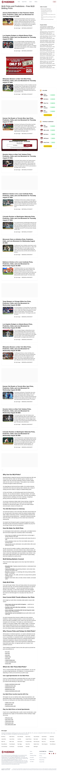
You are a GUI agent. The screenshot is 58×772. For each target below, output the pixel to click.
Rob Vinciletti (52, 741)
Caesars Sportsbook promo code (12, 691)
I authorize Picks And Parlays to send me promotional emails (20, 147)
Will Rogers (36, 746)
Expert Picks (24, 1)
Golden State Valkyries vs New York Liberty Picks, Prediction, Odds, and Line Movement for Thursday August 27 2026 (47, 37)
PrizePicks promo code (10, 706)
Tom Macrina (12, 746)
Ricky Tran (44, 741)
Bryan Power (28, 736)
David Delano (44, 736)
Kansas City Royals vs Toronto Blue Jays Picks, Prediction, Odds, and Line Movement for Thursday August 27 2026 (47, 54)
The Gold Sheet (4, 746)
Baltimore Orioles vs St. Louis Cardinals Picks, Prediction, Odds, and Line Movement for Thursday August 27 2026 (47, 62)
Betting (36, 1)
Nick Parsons (20, 741)
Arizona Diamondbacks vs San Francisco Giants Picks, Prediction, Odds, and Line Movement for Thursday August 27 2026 (47, 41)
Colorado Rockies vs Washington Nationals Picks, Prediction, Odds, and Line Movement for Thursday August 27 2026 (47, 66)
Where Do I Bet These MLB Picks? (47, 19)
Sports (30, 1)
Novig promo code (9, 722)
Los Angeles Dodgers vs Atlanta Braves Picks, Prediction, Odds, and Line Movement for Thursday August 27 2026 (47, 45)
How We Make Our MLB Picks (46, 10)
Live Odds (32, 761)
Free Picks (7, 486)
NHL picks (7, 655)
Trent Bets (27, 746)
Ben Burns (3, 736)
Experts (31, 753)
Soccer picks (8, 663)
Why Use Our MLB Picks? (46, 8)
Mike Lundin (12, 741)
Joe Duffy (19, 739)
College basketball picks (10, 661)
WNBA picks (8, 656)
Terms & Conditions (42, 757)
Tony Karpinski (20, 746)
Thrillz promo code (9, 721)
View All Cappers (47, 115)
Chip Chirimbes (36, 736)
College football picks (10, 660)
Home (19, 1)
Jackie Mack (3, 739)
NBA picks (7, 653)
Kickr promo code (9, 719)
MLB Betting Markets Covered (46, 11)
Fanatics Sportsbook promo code (12, 684)
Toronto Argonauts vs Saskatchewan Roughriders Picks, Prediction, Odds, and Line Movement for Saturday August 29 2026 (47, 28)
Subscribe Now (28, 145)
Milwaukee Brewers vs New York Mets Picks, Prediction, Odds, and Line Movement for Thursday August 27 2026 (47, 49)
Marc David (36, 739)
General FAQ (41, 761)
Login (54, 1)
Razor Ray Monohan (37, 741)
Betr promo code (9, 704)
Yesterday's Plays (33, 755)
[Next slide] (2, 470)
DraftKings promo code (10, 685)
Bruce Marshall (20, 736)
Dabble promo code (9, 702)
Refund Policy (41, 759)
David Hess (52, 736)
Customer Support (42, 753)
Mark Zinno (52, 739)
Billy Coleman (12, 736)
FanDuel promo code (10, 687)
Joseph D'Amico (28, 739)
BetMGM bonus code (10, 689)
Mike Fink (3, 741)
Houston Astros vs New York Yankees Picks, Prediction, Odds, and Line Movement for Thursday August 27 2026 (47, 58)
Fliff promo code (8, 717)
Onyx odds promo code (10, 724)
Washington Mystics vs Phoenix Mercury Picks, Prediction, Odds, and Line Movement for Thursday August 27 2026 (47, 33)
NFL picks (7, 651)
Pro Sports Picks (29, 741)
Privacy (40, 755)
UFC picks (7, 658)
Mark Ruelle (44, 739)
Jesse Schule (12, 739)
